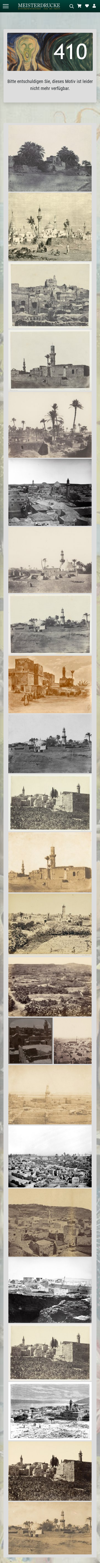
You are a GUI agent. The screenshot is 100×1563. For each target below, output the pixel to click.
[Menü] (5, 6)
